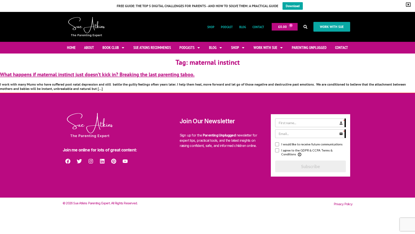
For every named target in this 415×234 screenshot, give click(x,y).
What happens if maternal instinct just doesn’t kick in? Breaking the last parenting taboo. (97, 74)
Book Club (110, 47)
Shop (210, 27)
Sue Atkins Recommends (152, 47)
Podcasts (187, 47)
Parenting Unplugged (309, 47)
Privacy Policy (343, 204)
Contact (258, 27)
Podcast (227, 27)
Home (71, 47)
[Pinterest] (114, 161)
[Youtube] (125, 161)
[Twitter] (79, 161)
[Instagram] (91, 161)
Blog (242, 27)
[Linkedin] (102, 161)
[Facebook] (68, 161)
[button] (305, 26)
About (89, 47)
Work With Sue (265, 47)
